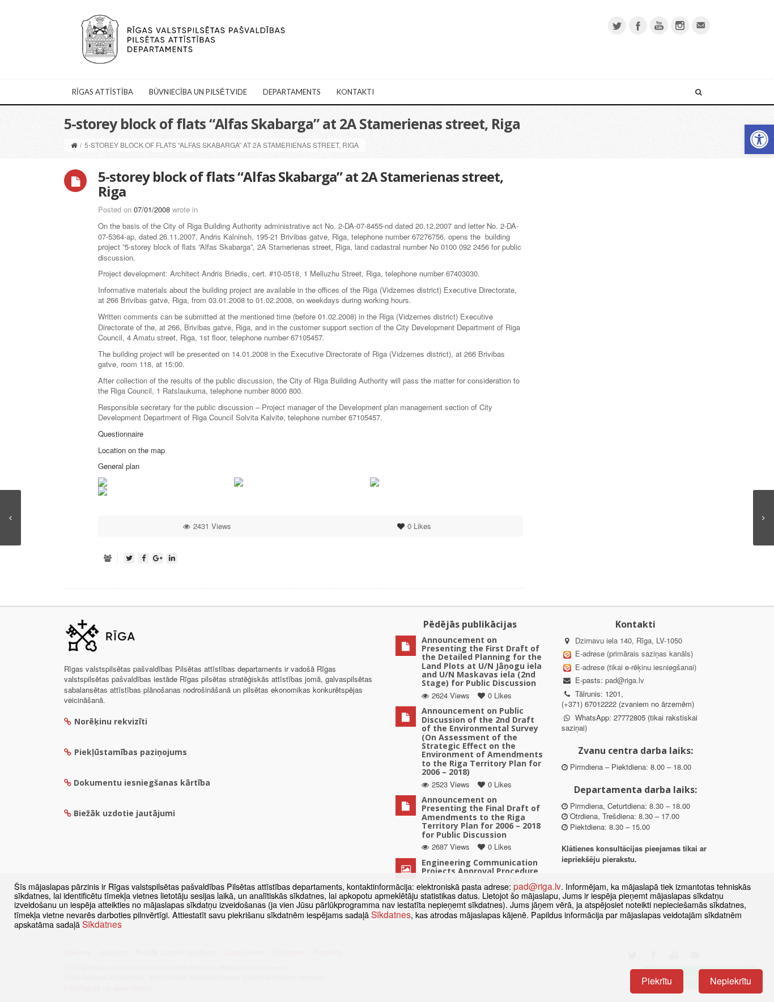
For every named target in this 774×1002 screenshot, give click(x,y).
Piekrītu (656, 980)
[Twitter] (617, 25)
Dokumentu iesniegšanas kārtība (142, 782)
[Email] (701, 25)
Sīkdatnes (391, 914)
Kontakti (355, 91)
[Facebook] (638, 25)
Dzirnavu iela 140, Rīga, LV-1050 (628, 640)
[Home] (74, 145)
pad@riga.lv (624, 680)
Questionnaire (120, 433)
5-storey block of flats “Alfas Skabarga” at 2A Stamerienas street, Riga (300, 184)
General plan (118, 466)
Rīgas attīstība (102, 91)
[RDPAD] (183, 38)
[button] (759, 139)
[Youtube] (659, 25)
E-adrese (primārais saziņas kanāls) (634, 653)
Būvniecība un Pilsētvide (198, 91)
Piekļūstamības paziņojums (130, 752)
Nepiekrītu (730, 980)
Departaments (292, 91)
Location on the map (131, 450)
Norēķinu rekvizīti (110, 721)
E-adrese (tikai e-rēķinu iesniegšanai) (634, 667)
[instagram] (680, 25)
